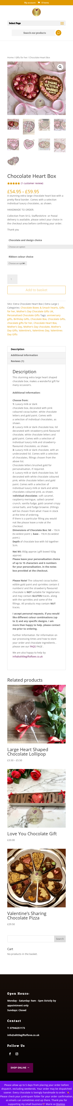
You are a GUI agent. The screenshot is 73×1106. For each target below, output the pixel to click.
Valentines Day (40, 330)
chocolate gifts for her (19, 323)
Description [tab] (17, 349)
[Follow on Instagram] (17, 1054)
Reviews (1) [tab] (17, 361)
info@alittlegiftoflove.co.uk (28, 656)
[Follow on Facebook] (10, 1054)
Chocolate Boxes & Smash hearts (39, 307)
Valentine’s (25, 330)
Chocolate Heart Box (45, 323)
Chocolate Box (39, 319)
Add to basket (36, 290)
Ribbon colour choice (21, 256)
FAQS (32, 646)
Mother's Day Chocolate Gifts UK (34, 311)
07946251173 (17, 1028)
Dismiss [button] (60, 1104)
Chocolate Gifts (56, 319)
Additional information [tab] (24, 355)
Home (10, 57)
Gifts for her (21, 57)
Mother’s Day (14, 326)
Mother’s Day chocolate (36, 326)
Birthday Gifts (21, 319)
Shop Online (18, 1067)
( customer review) (32, 183)
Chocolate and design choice (25, 240)
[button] (60, 67)
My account (30, 3)
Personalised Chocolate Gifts (23, 315)
